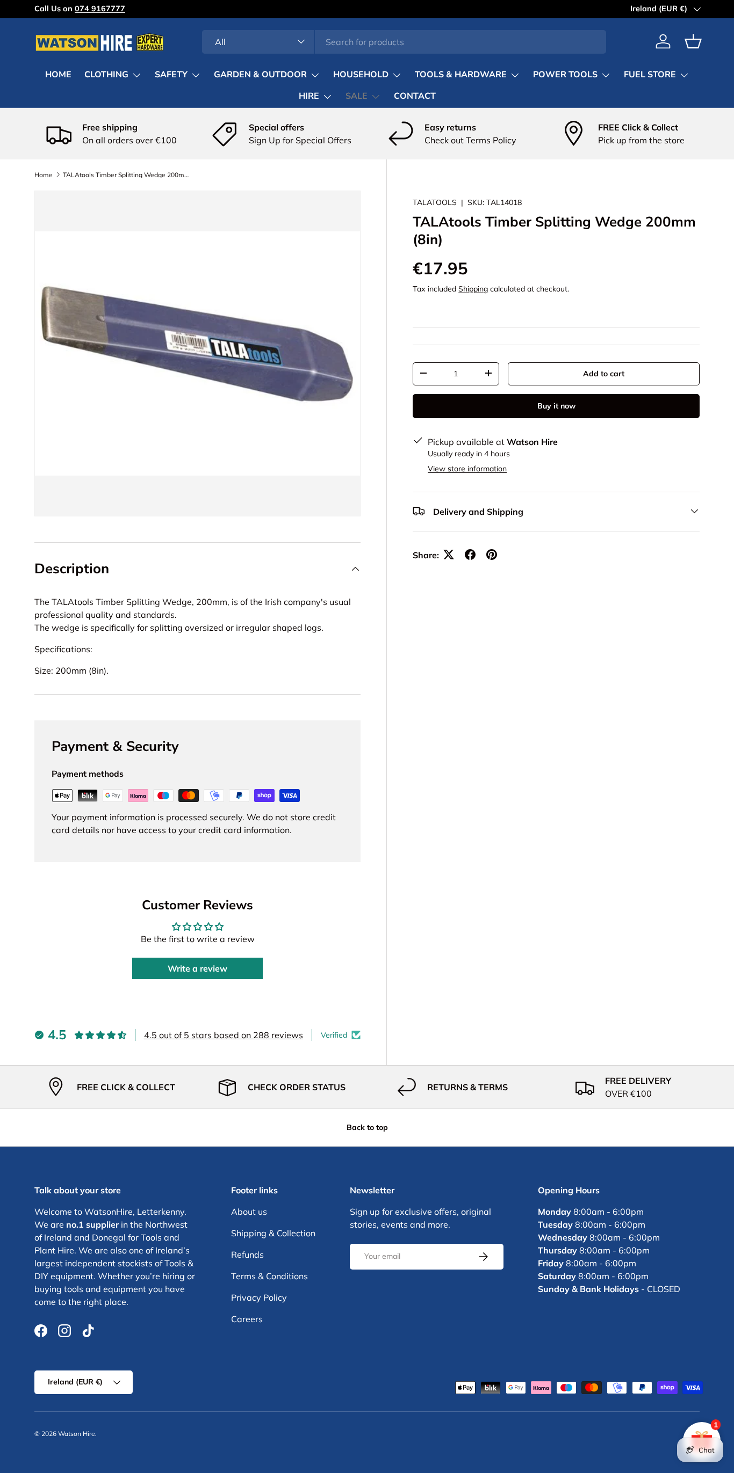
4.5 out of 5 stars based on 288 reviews (223, 1035)
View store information (467, 468)
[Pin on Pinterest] (491, 554)
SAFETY (171, 75)
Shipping (473, 288)
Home (43, 175)
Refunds (247, 1254)
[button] (693, 41)
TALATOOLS (435, 202)
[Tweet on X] (448, 554)
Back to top (367, 1127)
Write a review (197, 968)
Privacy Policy (259, 1297)
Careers (247, 1319)
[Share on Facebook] (470, 554)
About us (249, 1211)
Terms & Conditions (269, 1276)
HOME (58, 75)
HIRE (309, 96)
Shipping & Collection (273, 1233)
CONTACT (415, 96)
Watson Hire (76, 1434)
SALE (357, 96)
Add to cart (603, 373)
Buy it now (556, 405)
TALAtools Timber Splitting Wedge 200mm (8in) (127, 175)
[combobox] (404, 41)
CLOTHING (106, 75)
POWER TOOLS (565, 75)
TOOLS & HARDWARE (461, 75)
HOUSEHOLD (360, 75)
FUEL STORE (650, 75)
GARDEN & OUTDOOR (260, 75)
